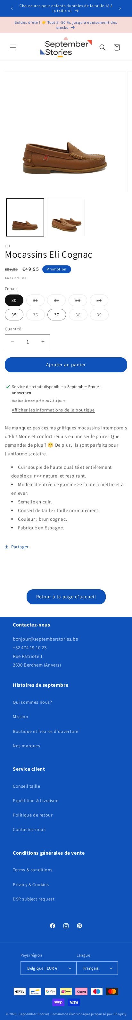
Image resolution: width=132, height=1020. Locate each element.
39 (103, 315)
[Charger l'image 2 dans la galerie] (66, 217)
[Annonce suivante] (120, 8)
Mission (20, 716)
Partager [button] (20, 547)
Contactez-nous (29, 829)
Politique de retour (33, 815)
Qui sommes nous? (32, 702)
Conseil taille (26, 786)
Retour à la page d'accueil (66, 596)
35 (14, 315)
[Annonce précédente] (12, 8)
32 (60, 301)
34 (102, 301)
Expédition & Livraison (36, 800)
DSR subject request (33, 899)
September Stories (34, 1014)
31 (39, 301)
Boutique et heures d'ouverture (45, 731)
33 (81, 301)
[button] (13, 47)
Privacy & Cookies (31, 884)
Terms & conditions (33, 870)
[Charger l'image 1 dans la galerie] (25, 217)
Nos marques (26, 746)
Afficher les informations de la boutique (53, 410)
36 (39, 315)
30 (14, 300)
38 (81, 315)
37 (56, 315)
